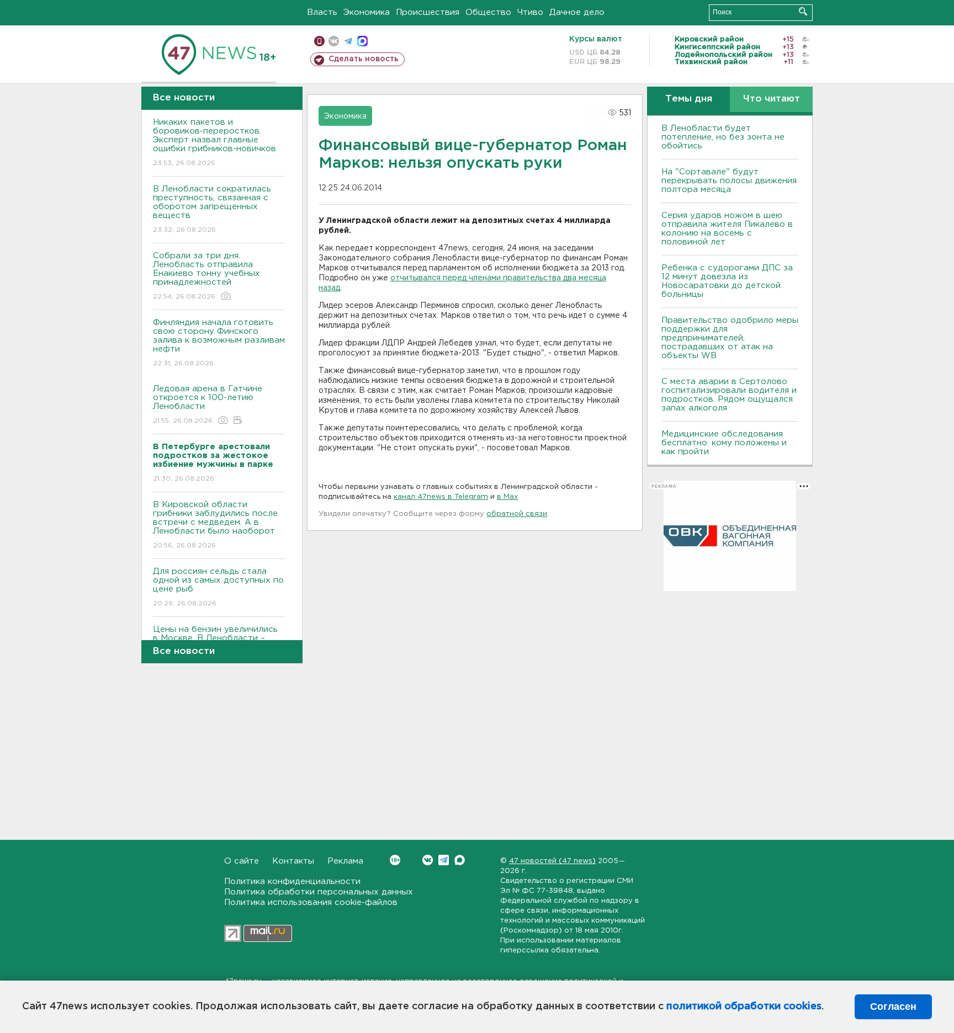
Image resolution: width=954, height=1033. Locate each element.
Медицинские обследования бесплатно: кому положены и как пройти (724, 442)
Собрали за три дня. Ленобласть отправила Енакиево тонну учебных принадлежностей (206, 276)
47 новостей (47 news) (552, 861)
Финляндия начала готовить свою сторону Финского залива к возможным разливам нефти (219, 342)
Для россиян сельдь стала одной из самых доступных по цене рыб (218, 587)
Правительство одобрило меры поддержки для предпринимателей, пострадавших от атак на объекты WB (729, 338)
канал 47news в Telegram (441, 497)
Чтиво (530, 12)
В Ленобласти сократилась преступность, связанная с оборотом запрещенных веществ (212, 209)
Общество (488, 12)
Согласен (893, 1006)
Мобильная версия (319, 41)
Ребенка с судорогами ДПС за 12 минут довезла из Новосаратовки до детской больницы (727, 281)
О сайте (241, 861)
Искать (803, 11)
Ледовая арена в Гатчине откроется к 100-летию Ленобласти (207, 404)
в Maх (507, 497)
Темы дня (688, 99)
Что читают (771, 99)
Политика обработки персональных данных (318, 892)
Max (459, 860)
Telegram (443, 860)
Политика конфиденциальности (292, 881)
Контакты (293, 861)
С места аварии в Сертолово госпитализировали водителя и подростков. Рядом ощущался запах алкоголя (729, 395)
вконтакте (333, 41)
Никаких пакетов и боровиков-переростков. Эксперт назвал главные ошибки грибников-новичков (214, 142)
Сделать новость (363, 59)
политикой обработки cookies (744, 1006)
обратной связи (516, 514)
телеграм (348, 41)
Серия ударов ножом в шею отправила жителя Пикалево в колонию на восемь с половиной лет (727, 229)
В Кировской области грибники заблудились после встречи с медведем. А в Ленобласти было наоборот (215, 525)
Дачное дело (577, 12)
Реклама (345, 861)
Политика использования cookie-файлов (311, 902)
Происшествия (427, 12)
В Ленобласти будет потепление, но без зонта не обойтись (723, 137)
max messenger (362, 41)
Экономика (366, 12)
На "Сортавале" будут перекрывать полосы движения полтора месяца (729, 180)
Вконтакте (427, 860)
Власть (322, 12)
